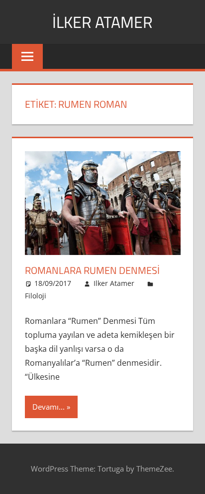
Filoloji (35, 295)
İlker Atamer (102, 22)
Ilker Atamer (114, 283)
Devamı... (48, 407)
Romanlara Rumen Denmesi (92, 270)
